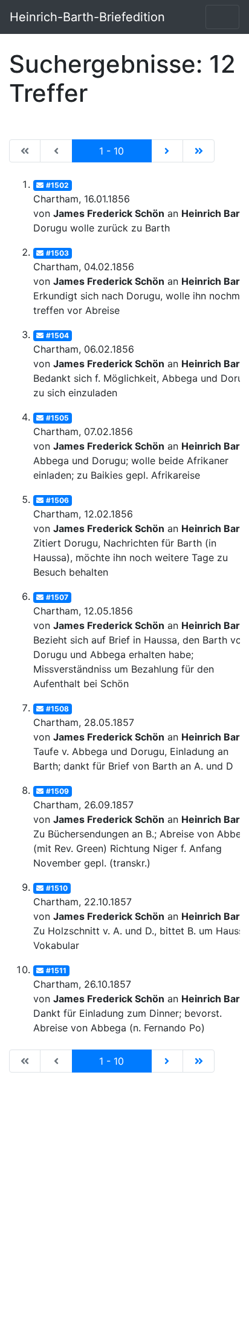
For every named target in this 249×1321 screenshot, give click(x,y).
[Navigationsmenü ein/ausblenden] (222, 17)
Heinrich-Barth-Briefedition (87, 17)
